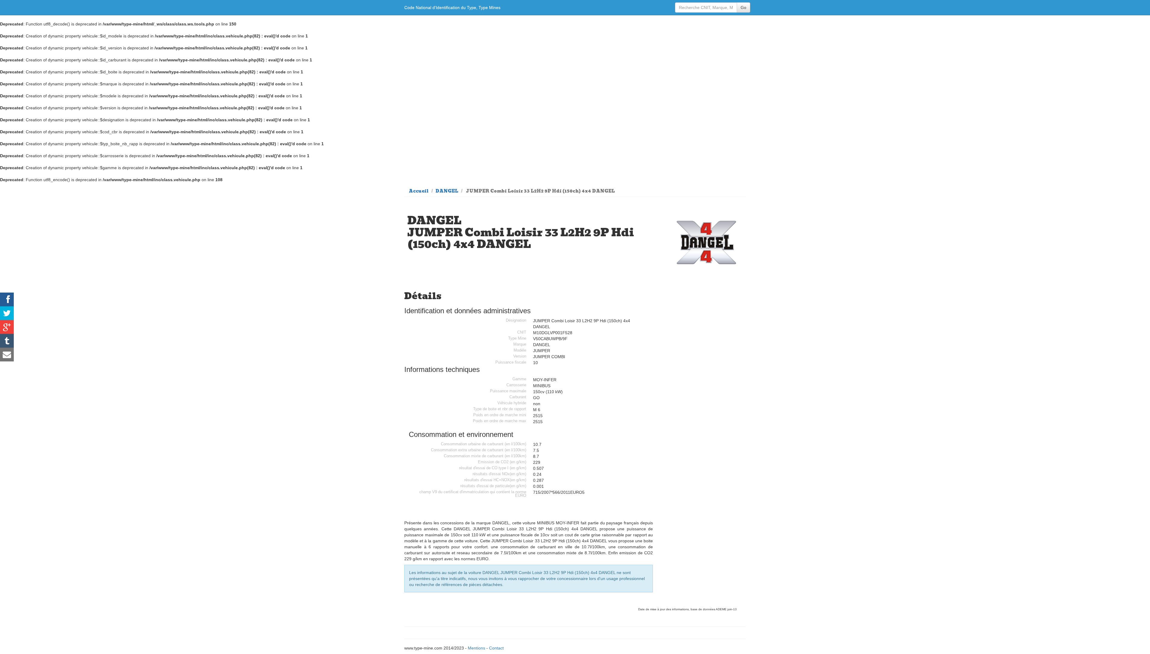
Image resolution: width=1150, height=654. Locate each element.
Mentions (476, 648)
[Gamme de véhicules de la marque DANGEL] (706, 242)
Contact (496, 648)
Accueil (419, 191)
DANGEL (446, 191)
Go (743, 7)
